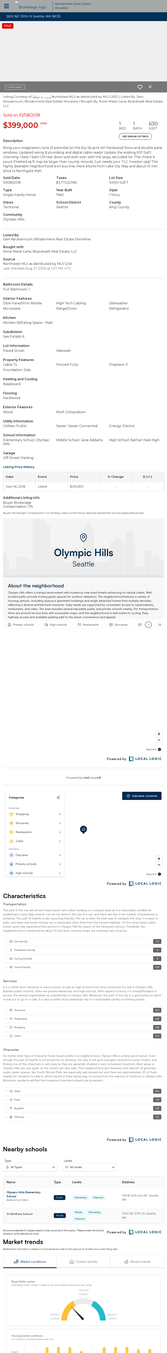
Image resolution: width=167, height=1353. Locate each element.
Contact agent (15, 87)
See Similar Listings (135, 136)
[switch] (140, 87)
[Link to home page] (33, 6)
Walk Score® (92, 777)
